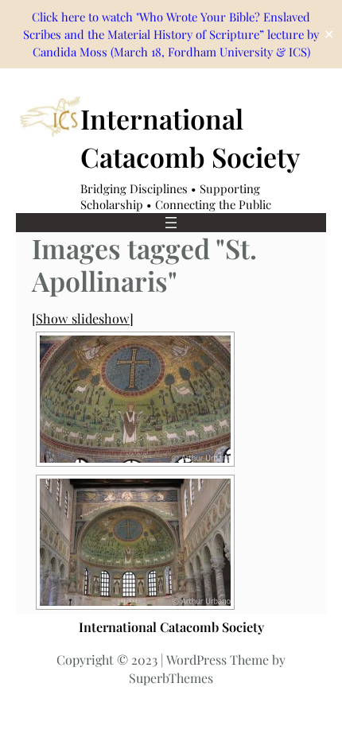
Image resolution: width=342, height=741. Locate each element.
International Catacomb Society (190, 137)
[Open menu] (171, 222)
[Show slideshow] (83, 318)
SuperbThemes (171, 677)
